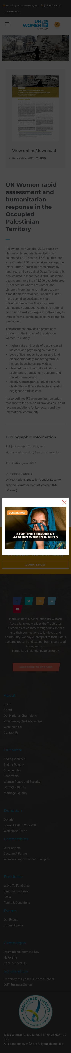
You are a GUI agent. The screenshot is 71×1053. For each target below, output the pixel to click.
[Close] (64, 502)
